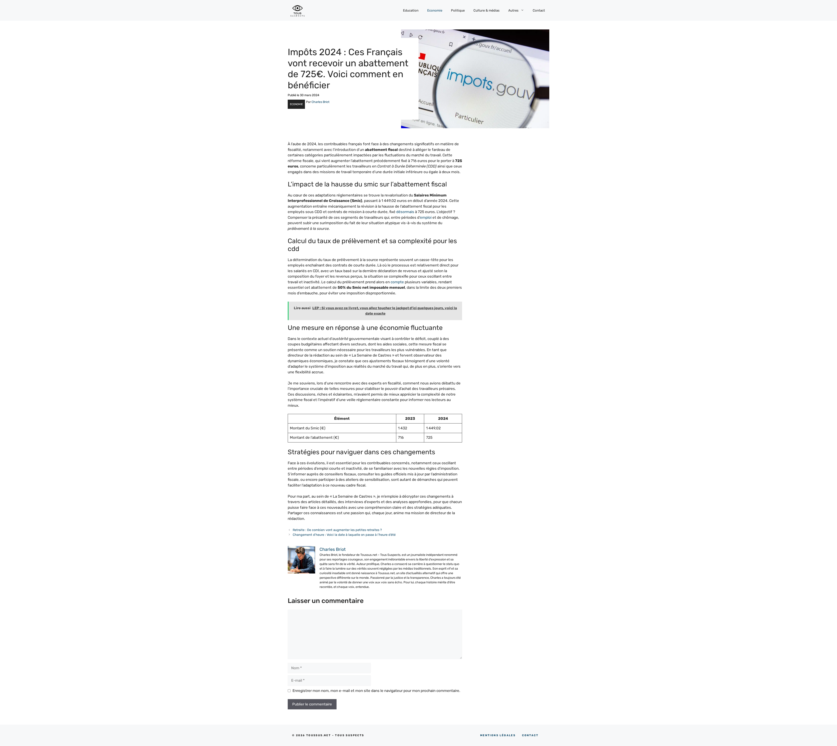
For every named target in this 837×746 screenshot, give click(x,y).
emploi (426, 217)
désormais (405, 212)
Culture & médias (486, 10)
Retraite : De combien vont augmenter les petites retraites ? (337, 530)
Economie (434, 10)
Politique (458, 10)
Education (410, 10)
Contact (539, 10)
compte (397, 282)
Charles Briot (320, 102)
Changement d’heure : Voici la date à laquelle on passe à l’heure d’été (344, 535)
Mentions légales (497, 735)
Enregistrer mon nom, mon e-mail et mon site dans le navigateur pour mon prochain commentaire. (376, 690)
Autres (513, 10)
